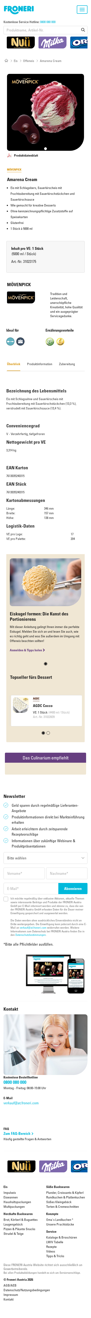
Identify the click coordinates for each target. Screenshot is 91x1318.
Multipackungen (14, 1206)
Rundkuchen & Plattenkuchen (65, 1197)
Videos (50, 1251)
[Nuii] (21, 42)
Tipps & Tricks (55, 1256)
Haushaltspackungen (17, 1202)
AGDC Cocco (42, 705)
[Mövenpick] (21, 297)
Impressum (11, 1295)
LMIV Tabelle (54, 1242)
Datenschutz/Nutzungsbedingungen (27, 1290)
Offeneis (28, 61)
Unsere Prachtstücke (60, 1224)
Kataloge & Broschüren (61, 1237)
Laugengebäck (13, 1224)
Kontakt (9, 1299)
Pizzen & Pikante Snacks (19, 1229)
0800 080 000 (48, 22)
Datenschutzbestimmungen (30, 935)
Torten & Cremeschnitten (62, 1206)
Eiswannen (11, 1197)
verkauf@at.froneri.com (33, 927)
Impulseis (10, 1192)
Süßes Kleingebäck (58, 1202)
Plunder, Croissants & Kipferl (65, 1192)
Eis (16, 61)
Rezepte (51, 1247)
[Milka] (52, 42)
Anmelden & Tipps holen (26, 650)
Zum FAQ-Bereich (17, 1133)
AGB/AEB (10, 1285)
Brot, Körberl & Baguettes (21, 1220)
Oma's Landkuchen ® (59, 1220)
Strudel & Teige (14, 1234)
